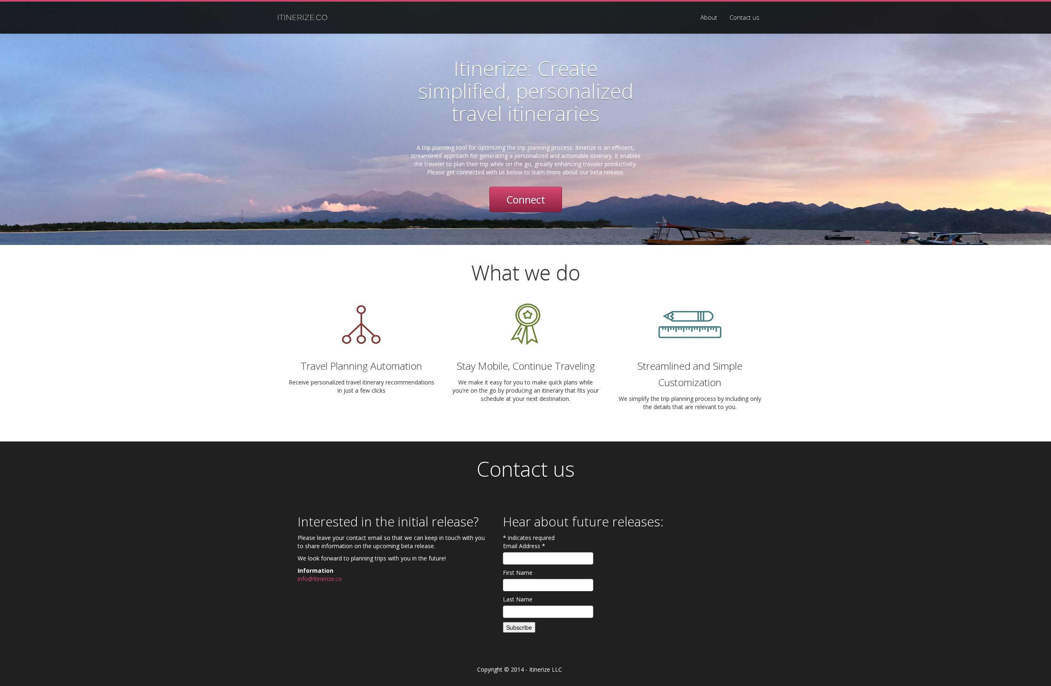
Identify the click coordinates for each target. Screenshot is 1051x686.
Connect (525, 199)
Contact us (745, 17)
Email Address (524, 546)
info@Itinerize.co (320, 579)
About (708, 17)
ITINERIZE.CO (302, 17)
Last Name (517, 599)
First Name (517, 572)
